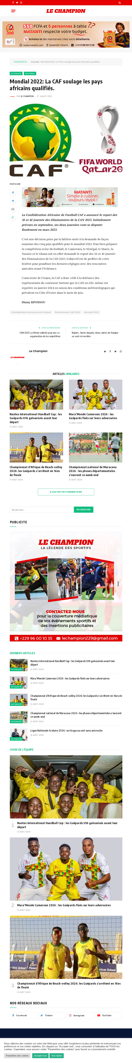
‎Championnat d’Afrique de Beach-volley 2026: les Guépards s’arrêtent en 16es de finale (36, 471)
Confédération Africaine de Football (31, 312)
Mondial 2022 (91, 312)
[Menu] (13, 10)
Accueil (35, 61)
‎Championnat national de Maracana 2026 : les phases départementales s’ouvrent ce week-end (93, 471)
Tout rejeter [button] (56, 1055)
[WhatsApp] (13, 217)
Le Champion (27, 96)
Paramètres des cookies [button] (17, 1055)
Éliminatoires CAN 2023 (67, 312)
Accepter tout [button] (40, 1055)
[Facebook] (13, 192)
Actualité (16, 73)
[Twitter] (13, 201)
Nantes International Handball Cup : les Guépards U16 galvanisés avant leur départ (36, 418)
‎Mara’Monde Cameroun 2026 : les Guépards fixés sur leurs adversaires (93, 416)
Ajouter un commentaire (66, 491)
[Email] (13, 209)
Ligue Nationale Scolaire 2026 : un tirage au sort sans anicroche (66, 730)
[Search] (119, 2)
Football (30, 73)
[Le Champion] (66, 11)
